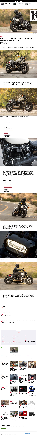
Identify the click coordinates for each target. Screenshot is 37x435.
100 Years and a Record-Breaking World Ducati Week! (7, 336)
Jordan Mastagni (3, 42)
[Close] (36, 433)
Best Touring (6, 190)
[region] (18, 433)
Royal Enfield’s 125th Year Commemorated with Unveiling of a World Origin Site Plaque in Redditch (23, 380)
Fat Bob (5, 82)
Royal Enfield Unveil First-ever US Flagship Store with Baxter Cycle (14, 369)
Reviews (1, 36)
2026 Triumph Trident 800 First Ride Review (7, 342)
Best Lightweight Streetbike (8, 128)
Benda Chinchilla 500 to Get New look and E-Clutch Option (14, 394)
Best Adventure (6, 188)
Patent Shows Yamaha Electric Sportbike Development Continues (31, 419)
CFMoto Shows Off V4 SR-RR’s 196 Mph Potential (13, 382)
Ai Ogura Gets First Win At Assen (29, 339)
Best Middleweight (6, 191)
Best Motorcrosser (6, 136)
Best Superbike (6, 127)
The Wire (3, 335)
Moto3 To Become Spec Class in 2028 (17, 342)
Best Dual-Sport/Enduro (7, 135)
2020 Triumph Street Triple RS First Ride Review (7, 312)
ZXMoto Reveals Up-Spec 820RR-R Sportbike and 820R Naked (18, 336)
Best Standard (6, 183)
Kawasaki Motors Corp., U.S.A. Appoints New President (6, 339)
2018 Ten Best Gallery (7, 122)
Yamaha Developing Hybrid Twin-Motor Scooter (18, 339)
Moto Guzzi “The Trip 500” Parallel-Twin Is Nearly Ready (30, 342)
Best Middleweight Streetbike (8, 129)
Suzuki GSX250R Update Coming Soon (29, 336)
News (14, 338)
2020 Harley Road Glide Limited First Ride (6, 315)
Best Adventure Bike (7, 134)
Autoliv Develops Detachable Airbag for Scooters (4, 418)
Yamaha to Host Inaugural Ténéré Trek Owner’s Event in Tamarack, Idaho (32, 394)
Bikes (14, 335)
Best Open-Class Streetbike (8, 130)
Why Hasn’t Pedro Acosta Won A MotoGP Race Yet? (23, 407)
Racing (14, 341)
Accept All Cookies (27, 433)
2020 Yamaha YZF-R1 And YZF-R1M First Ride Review (7, 322)
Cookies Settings (3, 428)
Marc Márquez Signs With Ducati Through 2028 (4, 377)
